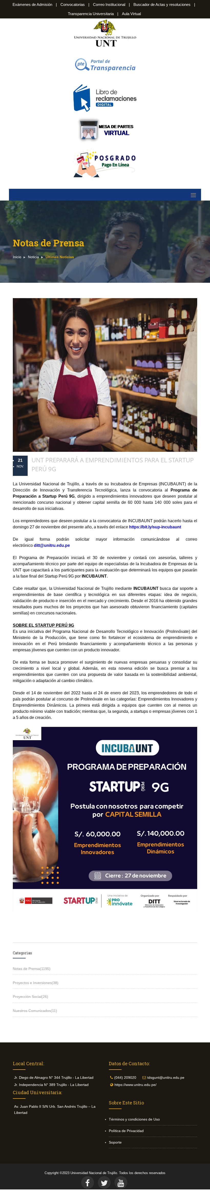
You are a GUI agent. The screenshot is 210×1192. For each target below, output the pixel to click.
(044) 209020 (125, 1077)
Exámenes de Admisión (32, 4)
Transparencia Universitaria (91, 14)
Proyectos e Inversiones (35, 983)
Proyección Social (30, 997)
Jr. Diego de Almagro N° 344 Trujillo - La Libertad (53, 1077)
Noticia (33, 257)
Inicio (17, 257)
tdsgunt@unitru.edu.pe (165, 1077)
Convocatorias (72, 4)
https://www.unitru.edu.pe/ (135, 1085)
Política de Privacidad (126, 1131)
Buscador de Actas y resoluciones (162, 4)
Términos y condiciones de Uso (134, 1119)
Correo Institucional (109, 4)
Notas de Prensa (31, 969)
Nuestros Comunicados (35, 1011)
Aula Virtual (131, 14)
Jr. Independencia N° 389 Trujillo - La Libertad (51, 1085)
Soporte (115, 1142)
